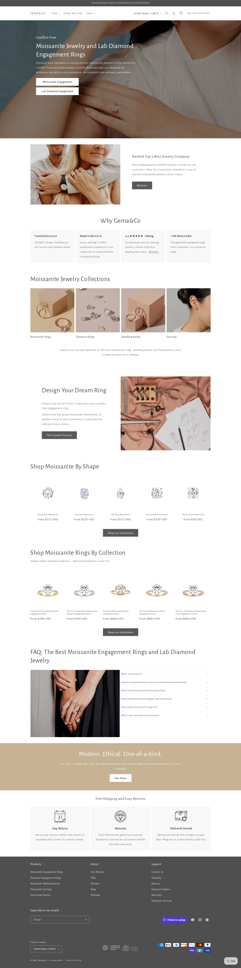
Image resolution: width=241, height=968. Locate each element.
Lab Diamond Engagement (57, 91)
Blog (93, 889)
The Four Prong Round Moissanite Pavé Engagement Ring (191, 612)
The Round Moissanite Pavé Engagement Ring (152, 612)
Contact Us (157, 872)
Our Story (121, 778)
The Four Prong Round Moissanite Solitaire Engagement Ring (82, 612)
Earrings (172, 336)
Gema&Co (42, 960)
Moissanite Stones (40, 895)
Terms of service (73, 960)
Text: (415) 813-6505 (198, 13)
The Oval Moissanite (84, 515)
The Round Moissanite (48, 515)
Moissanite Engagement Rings (46, 872)
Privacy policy (56, 960)
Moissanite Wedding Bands (45, 883)
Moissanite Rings (40, 336)
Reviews (142, 185)
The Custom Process (59, 435)
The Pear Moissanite (120, 515)
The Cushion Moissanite (157, 515)
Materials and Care (161, 901)
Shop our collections (120, 532)
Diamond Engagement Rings (45, 877)
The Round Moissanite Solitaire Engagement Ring (44, 612)
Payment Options (161, 889)
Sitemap (95, 895)
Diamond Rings (85, 336)
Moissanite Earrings (41, 889)
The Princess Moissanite (193, 515)
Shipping (156, 877)
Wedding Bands (130, 336)
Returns (155, 883)
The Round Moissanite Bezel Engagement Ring (116, 612)
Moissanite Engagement (57, 81)
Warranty (156, 895)
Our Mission (97, 872)
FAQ (93, 877)
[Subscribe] (85, 919)
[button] (56, 13)
